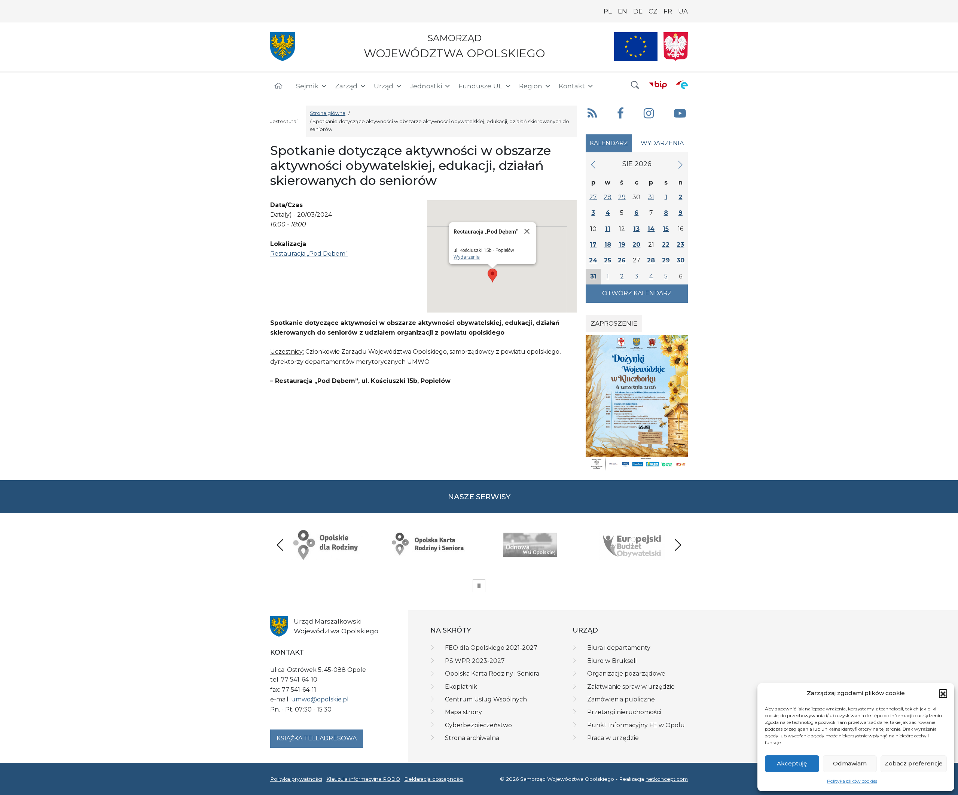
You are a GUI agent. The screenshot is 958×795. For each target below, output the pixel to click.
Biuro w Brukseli (612, 660)
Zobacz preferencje (914, 763)
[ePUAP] (682, 85)
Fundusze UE (480, 86)
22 (665, 244)
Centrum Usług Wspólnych (486, 699)
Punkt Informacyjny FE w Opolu (636, 725)
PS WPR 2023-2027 (475, 660)
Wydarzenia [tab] (662, 143)
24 (593, 260)
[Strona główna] (278, 86)
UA (683, 11)
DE (638, 11)
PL (608, 11)
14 (651, 228)
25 (607, 260)
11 (607, 228)
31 (651, 197)
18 (607, 244)
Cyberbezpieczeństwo (478, 725)
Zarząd (346, 86)
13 (636, 228)
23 (680, 244)
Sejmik (307, 86)
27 (593, 197)
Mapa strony (463, 712)
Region (530, 86)
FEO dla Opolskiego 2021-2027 (491, 647)
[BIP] (658, 85)
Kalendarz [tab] (609, 143)
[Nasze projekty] (636, 46)
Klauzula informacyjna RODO (363, 779)
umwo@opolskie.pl (320, 699)
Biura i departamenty (618, 647)
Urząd (383, 86)
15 (666, 228)
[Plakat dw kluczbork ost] (637, 402)
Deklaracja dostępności (433, 779)
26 (622, 260)
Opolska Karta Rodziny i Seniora (492, 673)
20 (636, 244)
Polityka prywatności (296, 779)
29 (622, 197)
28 (607, 197)
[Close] (527, 231)
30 (680, 260)
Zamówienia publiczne (621, 699)
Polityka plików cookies (852, 781)
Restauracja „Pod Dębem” (309, 253)
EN (622, 11)
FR (667, 11)
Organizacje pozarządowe (626, 673)
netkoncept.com (667, 779)
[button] (943, 693)
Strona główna (327, 113)
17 (593, 244)
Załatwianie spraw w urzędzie (631, 686)
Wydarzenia (467, 257)
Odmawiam (850, 763)
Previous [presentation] (280, 544)
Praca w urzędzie (613, 737)
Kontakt (572, 86)
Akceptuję (792, 763)
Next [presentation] (677, 544)
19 (622, 244)
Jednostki (426, 86)
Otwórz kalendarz (637, 293)
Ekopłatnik (461, 686)
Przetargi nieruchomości (624, 712)
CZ (653, 11)
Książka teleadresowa (317, 738)
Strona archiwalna (472, 737)
